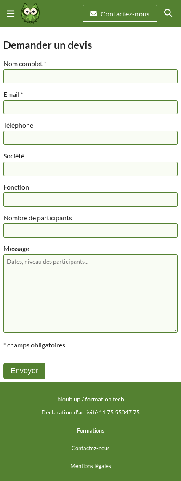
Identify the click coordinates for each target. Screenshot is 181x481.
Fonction (16, 187)
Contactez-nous (125, 14)
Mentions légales (90, 465)
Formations (90, 430)
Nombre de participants (37, 218)
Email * (13, 94)
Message (16, 248)
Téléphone (18, 125)
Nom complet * (24, 63)
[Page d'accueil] (30, 14)
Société (13, 156)
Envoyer (24, 370)
